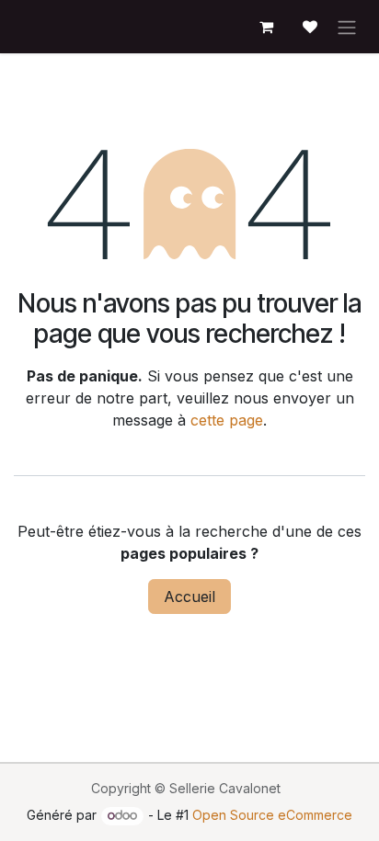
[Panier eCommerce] (265, 26)
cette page (226, 420)
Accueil (189, 596)
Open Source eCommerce (272, 815)
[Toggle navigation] (346, 26)
